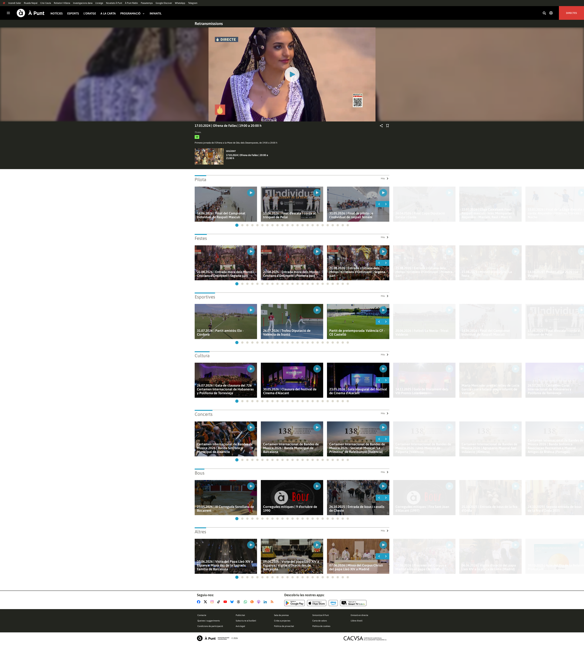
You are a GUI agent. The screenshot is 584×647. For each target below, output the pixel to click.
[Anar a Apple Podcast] (259, 602)
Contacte (201, 615)
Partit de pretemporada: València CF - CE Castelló (357, 332)
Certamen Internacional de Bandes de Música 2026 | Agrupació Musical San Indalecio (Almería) (489, 448)
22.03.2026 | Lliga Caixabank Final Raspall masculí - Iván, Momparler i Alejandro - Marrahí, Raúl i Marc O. (488, 213)
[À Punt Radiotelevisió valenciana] (213, 638)
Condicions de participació (210, 626)
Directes (571, 13)
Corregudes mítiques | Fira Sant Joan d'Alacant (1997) (422, 508)
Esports (73, 13)
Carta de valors (319, 620)
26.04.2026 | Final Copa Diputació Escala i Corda (420, 215)
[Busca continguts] (544, 13)
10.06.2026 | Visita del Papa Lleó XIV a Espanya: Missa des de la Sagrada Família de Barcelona (225, 565)
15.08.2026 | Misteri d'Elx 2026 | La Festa (487, 274)
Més (383, 178)
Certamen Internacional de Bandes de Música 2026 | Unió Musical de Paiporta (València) (423, 448)
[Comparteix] (381, 125)
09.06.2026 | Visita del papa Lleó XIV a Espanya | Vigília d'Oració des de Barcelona (291, 565)
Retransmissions (209, 23)
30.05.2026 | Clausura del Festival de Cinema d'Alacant (289, 391)
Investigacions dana (82, 3)
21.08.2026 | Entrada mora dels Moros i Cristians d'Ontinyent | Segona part (225, 274)
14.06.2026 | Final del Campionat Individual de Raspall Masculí (221, 215)
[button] (236, 225)
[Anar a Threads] (239, 602)
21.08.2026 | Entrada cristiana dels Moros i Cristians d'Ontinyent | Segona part (357, 272)
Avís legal (240, 626)
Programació (130, 13)
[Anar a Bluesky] (232, 602)
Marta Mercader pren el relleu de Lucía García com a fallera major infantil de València (490, 389)
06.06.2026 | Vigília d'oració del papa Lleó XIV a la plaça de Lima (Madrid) (489, 567)
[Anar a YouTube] (226, 602)
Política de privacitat (284, 626)
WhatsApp (180, 3)
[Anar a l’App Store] (316, 603)
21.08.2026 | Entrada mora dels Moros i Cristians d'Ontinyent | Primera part (291, 274)
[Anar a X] (206, 602)
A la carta (108, 13)
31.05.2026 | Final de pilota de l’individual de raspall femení (351, 215)
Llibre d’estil (356, 620)
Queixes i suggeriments (208, 620)
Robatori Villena (62, 3)
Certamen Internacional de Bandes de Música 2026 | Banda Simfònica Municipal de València (225, 448)
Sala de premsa (281, 615)
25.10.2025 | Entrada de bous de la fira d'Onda (489, 508)
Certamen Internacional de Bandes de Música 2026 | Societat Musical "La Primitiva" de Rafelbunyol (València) (357, 448)
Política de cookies (321, 626)
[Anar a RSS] (272, 602)
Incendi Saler (14, 3)
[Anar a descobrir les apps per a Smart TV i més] (353, 603)
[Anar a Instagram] (212, 602)
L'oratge (99, 3)
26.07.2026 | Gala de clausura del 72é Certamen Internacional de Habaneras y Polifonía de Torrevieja (225, 389)
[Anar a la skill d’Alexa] (333, 603)
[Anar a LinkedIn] (266, 602)
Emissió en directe (359, 615)
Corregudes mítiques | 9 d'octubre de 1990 (290, 508)
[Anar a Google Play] (294, 603)
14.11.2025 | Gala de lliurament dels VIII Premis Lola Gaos (421, 391)
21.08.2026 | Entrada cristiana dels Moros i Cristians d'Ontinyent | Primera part (423, 272)
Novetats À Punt (114, 3)
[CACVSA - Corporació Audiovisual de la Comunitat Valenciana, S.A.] (365, 638)
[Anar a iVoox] (252, 602)
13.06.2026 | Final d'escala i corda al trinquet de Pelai (289, 215)
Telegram (192, 3)
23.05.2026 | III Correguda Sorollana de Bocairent (225, 508)
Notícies (56, 13)
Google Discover (164, 3)
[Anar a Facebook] (199, 602)
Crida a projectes (282, 620)
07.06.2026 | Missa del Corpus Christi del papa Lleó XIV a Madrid (356, 567)
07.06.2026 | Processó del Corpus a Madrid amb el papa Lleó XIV (420, 567)
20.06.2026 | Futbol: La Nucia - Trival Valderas (421, 332)
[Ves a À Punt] (30, 13)
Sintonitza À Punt (320, 615)
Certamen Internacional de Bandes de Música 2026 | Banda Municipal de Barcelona (291, 448)
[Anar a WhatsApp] (246, 602)
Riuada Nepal (30, 3)
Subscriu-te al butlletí (246, 620)
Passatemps (147, 3)
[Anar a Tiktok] (219, 602)
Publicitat (240, 615)
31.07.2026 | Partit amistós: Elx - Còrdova (220, 332)
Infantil (156, 13)
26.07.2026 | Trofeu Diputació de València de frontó (287, 332)
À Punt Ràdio (131, 3)
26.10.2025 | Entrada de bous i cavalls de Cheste (356, 508)
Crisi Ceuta (45, 3)
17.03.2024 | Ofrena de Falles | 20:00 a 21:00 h (247, 157)
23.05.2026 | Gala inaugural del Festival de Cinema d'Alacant (358, 391)
